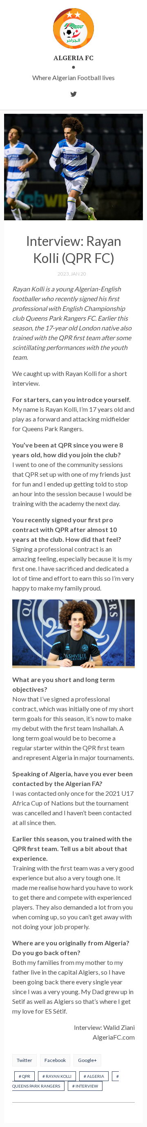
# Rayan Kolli (56, 1076)
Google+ (87, 1060)
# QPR (24, 1076)
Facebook (55, 1060)
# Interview (85, 1086)
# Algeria (94, 1076)
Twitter (24, 1060)
